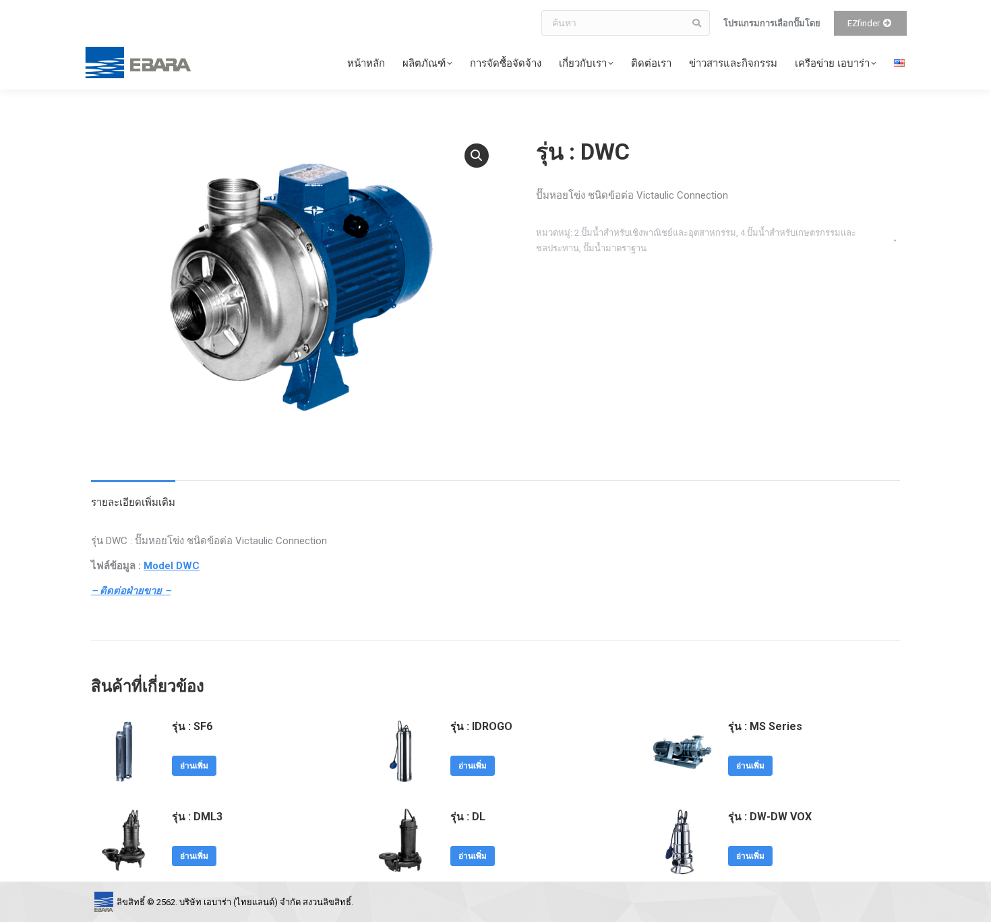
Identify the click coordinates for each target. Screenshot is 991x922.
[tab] (133, 496)
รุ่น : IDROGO (481, 726)
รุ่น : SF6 (192, 726)
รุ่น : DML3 (197, 816)
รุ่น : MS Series (765, 726)
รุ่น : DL (467, 816)
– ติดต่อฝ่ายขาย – (131, 591)
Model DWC (172, 566)
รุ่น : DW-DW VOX (770, 816)
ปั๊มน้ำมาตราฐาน (615, 248)
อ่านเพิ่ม (194, 765)
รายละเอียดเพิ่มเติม (133, 502)
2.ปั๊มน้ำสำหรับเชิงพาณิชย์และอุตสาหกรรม (655, 233)
